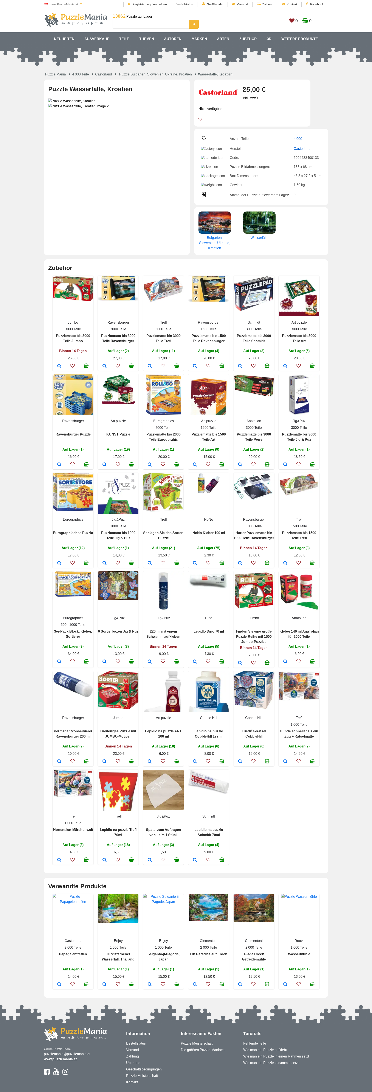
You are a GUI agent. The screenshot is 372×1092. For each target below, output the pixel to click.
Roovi (299, 941)
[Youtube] (56, 1073)
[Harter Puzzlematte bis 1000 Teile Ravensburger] (240, 563)
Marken (199, 39)
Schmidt (254, 322)
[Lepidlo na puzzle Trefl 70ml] (104, 860)
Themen (146, 39)
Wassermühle (299, 954)
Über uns (133, 1063)
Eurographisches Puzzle (73, 533)
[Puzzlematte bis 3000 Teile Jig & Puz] (285, 465)
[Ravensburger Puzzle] (59, 465)
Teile (124, 39)
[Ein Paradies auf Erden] (195, 984)
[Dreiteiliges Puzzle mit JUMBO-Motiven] (104, 762)
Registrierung (141, 4)
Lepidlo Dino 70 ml (209, 631)
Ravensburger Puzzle (73, 434)
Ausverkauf (96, 39)
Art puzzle (299, 322)
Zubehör (248, 39)
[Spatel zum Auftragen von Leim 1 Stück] (150, 860)
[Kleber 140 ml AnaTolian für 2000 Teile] (285, 662)
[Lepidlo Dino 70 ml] (195, 662)
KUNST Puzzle (118, 434)
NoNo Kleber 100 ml (208, 533)
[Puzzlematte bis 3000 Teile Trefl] (150, 366)
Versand (242, 4)
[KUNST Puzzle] (104, 465)
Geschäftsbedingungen (144, 1069)
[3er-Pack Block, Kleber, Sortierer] (59, 662)
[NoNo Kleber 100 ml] (195, 563)
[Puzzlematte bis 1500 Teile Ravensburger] (195, 366)
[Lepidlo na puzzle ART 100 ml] (150, 762)
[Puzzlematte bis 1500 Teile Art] (195, 465)
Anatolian (253, 421)
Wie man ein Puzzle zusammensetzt (271, 1063)
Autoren (172, 39)
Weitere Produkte (299, 39)
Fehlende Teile (254, 1043)
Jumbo (73, 322)
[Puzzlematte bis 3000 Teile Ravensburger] (104, 366)
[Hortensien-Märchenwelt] (59, 860)
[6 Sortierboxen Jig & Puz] (104, 662)
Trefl (163, 322)
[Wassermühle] (285, 984)
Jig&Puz (299, 421)
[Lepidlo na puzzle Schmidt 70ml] (195, 860)
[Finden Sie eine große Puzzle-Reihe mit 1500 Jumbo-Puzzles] (240, 663)
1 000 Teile (299, 724)
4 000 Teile (80, 74)
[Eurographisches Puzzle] (59, 563)
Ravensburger (118, 322)
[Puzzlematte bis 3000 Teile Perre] (240, 465)
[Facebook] (47, 1073)
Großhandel (215, 4)
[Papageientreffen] (59, 984)
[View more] (73, 300)
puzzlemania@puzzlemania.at (67, 1054)
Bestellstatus (184, 4)
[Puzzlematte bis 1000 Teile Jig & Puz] (104, 563)
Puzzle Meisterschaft (142, 1076)
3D (269, 39)
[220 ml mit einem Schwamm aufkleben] (150, 662)
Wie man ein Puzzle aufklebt (265, 1050)
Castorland (103, 74)
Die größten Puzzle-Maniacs (202, 1050)
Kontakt (292, 4)
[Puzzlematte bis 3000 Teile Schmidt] (240, 366)
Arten (223, 39)
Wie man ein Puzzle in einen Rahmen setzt (276, 1056)
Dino (208, 618)
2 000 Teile (73, 947)
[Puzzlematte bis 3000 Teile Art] (285, 366)
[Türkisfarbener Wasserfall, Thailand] (104, 984)
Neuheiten (64, 39)
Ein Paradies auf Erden (208, 954)
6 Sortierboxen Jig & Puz (118, 631)
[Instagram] (65, 1073)
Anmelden (160, 4)
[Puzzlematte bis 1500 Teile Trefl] (285, 563)
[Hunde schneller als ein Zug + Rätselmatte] (285, 762)
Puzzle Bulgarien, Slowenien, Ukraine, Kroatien (155, 74)
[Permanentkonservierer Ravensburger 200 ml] (59, 762)
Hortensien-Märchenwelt (73, 830)
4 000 (298, 139)
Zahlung (267, 4)
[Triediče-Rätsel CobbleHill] (240, 762)
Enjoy (118, 941)
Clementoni (208, 941)
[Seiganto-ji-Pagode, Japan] (150, 984)
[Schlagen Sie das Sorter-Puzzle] (150, 563)
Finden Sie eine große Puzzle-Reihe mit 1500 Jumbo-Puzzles (254, 637)
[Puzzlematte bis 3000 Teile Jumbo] (59, 366)
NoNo (208, 519)
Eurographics (163, 421)
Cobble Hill (208, 718)
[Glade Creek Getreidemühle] (240, 984)
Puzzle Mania (55, 74)
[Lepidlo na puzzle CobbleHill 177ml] (195, 762)
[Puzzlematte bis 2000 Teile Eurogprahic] (150, 465)
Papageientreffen (73, 954)
